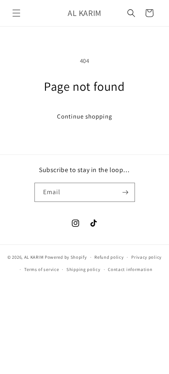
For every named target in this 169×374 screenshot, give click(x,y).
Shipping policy (83, 269)
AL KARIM (34, 257)
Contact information (130, 269)
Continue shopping (84, 116)
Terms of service (41, 269)
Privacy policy (146, 257)
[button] (16, 13)
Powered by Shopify (66, 257)
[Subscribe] (125, 192)
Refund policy (108, 257)
